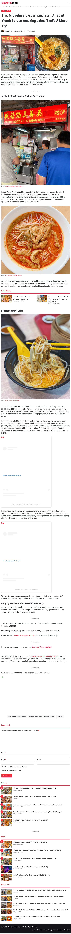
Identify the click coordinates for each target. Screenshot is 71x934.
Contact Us (60, 930)
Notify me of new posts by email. (12, 770)
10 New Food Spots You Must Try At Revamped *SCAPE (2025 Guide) (31, 875)
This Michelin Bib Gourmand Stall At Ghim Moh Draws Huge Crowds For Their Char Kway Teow (39, 903)
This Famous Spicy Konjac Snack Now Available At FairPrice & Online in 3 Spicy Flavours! (37, 805)
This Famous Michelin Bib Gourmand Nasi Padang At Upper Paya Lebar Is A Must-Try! (36, 916)
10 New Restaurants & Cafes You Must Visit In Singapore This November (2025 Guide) (59, 299)
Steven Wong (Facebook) (23, 635)
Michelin (8, 10)
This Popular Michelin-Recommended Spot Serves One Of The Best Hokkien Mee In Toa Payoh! (39, 890)
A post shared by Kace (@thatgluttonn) (26, 589)
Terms (45, 930)
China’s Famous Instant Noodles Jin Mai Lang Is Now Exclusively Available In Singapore (37, 812)
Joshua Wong (8, 31)
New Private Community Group (45, 656)
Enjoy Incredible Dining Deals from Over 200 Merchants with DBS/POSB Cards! (34, 796)
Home (4, 7)
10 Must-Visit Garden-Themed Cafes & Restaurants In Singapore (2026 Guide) (34, 788)
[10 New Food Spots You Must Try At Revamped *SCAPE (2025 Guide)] (6, 877)
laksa (60, 716)
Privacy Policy (52, 930)
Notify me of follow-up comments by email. (15, 766)
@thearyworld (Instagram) (12, 400)
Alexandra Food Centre (17, 716)
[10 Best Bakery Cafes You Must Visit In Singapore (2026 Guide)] (6, 298)
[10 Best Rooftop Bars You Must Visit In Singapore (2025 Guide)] (6, 869)
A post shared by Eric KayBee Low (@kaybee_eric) (26, 504)
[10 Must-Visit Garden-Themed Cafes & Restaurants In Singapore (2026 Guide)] (6, 790)
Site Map (66, 930)
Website (39, 760)
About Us (39, 930)
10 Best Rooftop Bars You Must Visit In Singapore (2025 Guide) (30, 867)
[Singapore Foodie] (10, 3)
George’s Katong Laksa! (41, 647)
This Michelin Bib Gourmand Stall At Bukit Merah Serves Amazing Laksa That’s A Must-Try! (38, 896)
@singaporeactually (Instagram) (13, 275)
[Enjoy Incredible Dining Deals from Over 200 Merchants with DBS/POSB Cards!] (6, 799)
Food (8, 7)
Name (3, 753)
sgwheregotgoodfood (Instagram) (15, 186)
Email (3, 760)
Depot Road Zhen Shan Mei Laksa (42, 716)
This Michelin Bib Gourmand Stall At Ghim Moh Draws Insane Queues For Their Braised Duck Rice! (40, 910)
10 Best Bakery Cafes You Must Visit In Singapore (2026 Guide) (30, 820)
